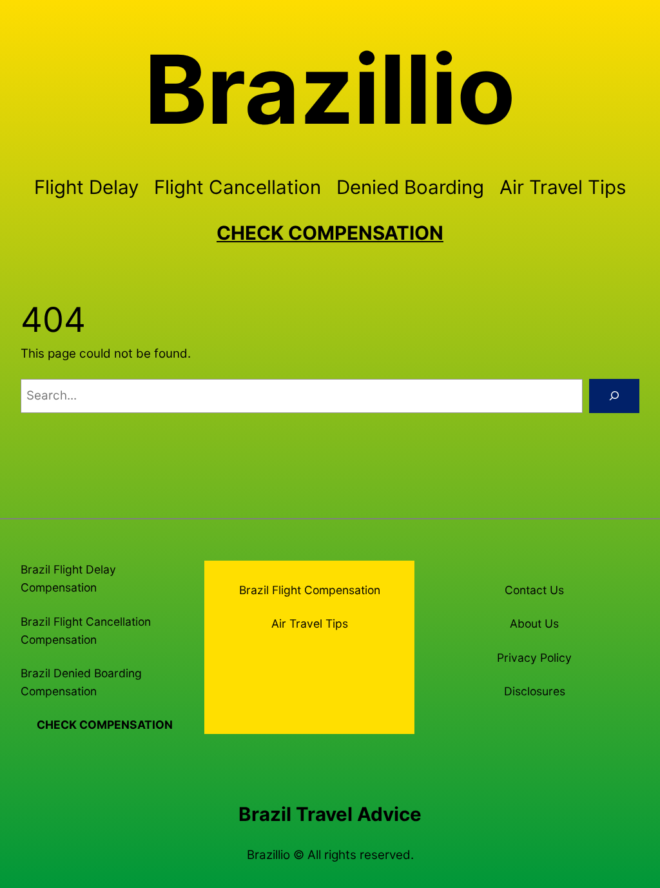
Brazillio (330, 89)
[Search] (614, 396)
